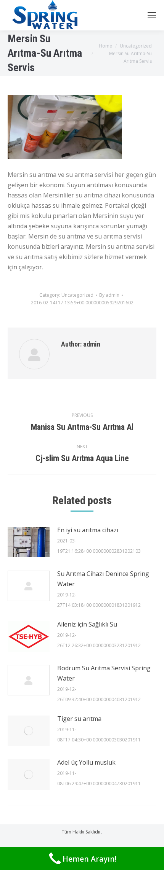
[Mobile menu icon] (151, 15)
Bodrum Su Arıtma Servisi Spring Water (104, 673)
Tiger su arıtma (79, 718)
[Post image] (29, 542)
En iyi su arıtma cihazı (87, 530)
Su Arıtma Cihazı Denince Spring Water (103, 578)
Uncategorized (77, 295)
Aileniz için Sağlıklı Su (87, 624)
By (109, 295)
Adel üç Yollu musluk (86, 762)
